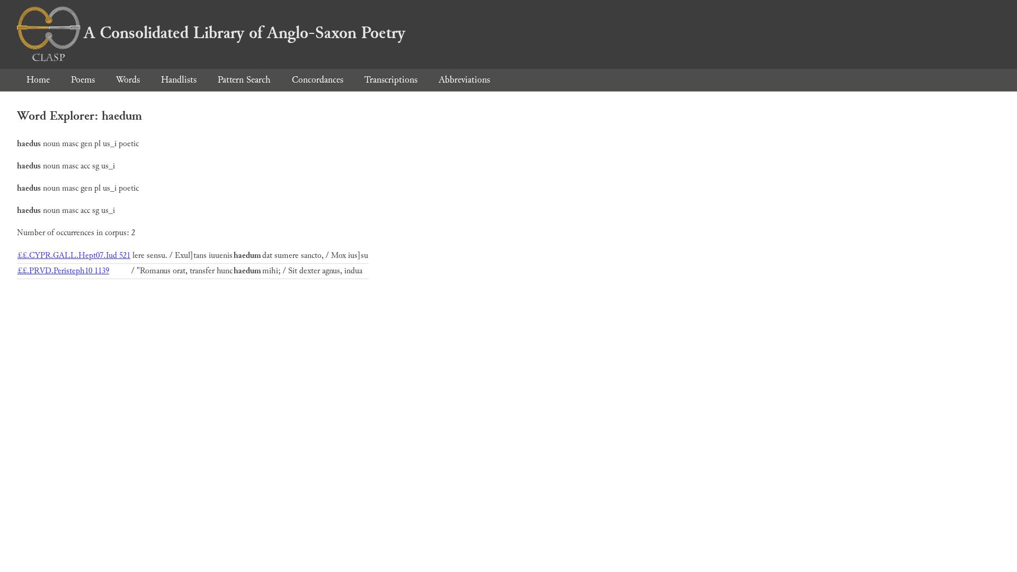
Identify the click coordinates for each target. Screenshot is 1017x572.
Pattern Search (244, 79)
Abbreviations (464, 79)
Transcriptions (390, 79)
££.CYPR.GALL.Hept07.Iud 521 (73, 255)
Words (128, 79)
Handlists (179, 79)
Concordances (317, 79)
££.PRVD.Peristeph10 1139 (63, 271)
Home (38, 79)
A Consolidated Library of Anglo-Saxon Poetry (244, 33)
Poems (83, 79)
